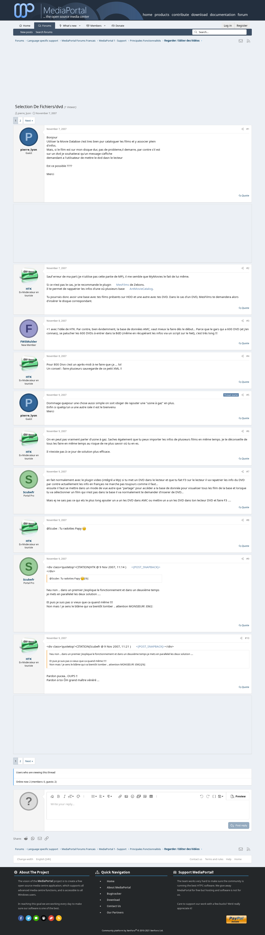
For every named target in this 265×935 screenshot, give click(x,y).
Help (228, 859)
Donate (120, 25)
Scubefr (28, 492)
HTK (29, 289)
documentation (222, 14)
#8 (247, 520)
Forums (46, 25)
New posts (26, 32)
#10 (247, 638)
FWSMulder (28, 341)
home (147, 14)
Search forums (44, 32)
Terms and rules (214, 859)
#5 (247, 395)
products (162, 14)
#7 (247, 471)
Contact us (196, 859)
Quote (245, 195)
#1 (247, 129)
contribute (180, 14)
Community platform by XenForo (132, 930)
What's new (69, 25)
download (199, 14)
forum (243, 14)
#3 (247, 320)
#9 (247, 558)
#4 (247, 356)
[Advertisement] (131, 75)
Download (113, 900)
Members (95, 25)
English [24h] (43, 859)
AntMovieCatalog (141, 289)
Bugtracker (114, 893)
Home (26, 25)
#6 (247, 431)
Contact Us (114, 906)
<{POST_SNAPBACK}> (145, 567)
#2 (247, 268)
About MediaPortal (119, 887)
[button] (79, 25)
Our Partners (115, 912)
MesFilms (122, 284)
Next (28, 120)
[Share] (242, 129)
